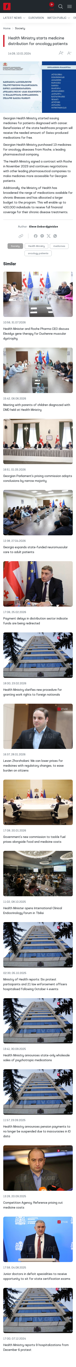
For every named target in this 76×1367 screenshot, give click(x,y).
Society (15, 246)
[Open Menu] (69, 6)
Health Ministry (36, 246)
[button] (14, 18)
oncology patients (38, 253)
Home (7, 28)
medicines (59, 246)
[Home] (7, 6)
